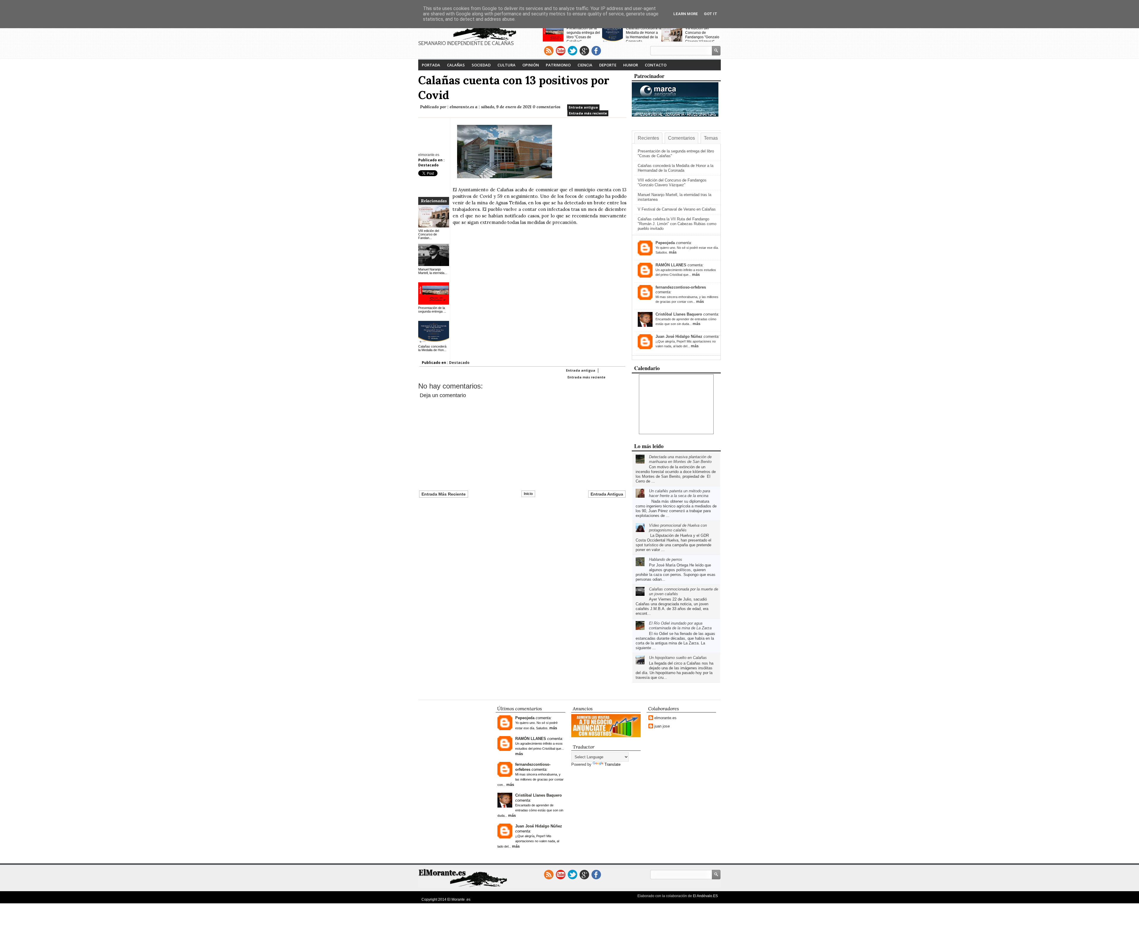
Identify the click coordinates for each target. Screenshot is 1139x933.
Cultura (506, 65)
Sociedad (481, 65)
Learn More (685, 14)
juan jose (662, 726)
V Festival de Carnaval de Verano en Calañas (677, 209)
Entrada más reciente (588, 113)
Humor (630, 65)
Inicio (528, 494)
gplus (584, 51)
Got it (710, 14)
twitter (572, 51)
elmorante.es (665, 718)
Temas (711, 138)
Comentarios (681, 138)
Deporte (607, 65)
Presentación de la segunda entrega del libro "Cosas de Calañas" (583, 35)
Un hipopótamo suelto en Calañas (678, 657)
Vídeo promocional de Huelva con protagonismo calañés (678, 527)
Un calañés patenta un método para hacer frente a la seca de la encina (679, 493)
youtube (561, 51)
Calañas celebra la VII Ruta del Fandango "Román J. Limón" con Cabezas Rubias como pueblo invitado (677, 224)
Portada (431, 65)
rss (549, 51)
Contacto (655, 65)
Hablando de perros (665, 559)
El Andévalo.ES (705, 896)
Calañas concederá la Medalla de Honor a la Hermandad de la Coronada (643, 35)
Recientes (648, 138)
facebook (596, 51)
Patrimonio (558, 65)
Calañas (456, 65)
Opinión (530, 65)
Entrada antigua (583, 107)
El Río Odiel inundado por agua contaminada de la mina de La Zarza (680, 625)
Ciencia (585, 65)
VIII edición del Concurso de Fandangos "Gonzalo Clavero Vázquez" (702, 35)
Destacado (428, 165)
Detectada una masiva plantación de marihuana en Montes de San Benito (680, 459)
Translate (613, 764)
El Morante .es (458, 899)
